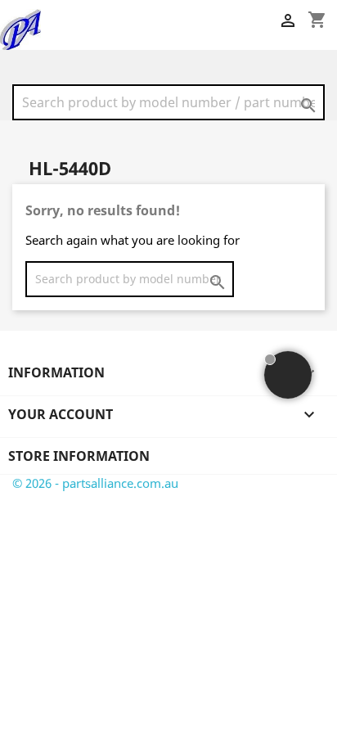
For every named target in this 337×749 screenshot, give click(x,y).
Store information (79, 456)
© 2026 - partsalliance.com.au (95, 483)
